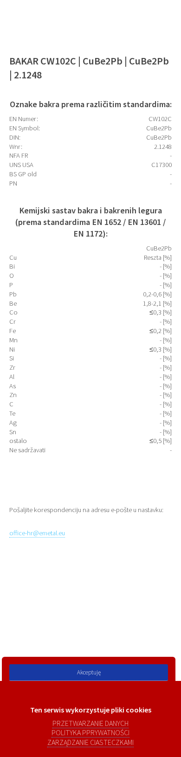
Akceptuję (89, 672)
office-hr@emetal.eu (37, 533)
